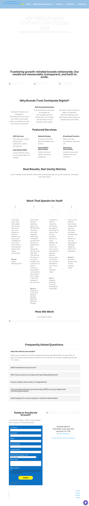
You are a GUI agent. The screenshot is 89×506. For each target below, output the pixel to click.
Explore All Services (44, 162)
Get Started (44, 37)
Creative (59, 4)
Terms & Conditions (68, 438)
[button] (85, 502)
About (28, 4)
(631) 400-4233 (64, 433)
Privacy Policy (56, 438)
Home (22, 4)
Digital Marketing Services (42, 4)
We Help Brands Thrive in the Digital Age (44, 22)
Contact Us (82, 4)
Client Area (70, 4)
